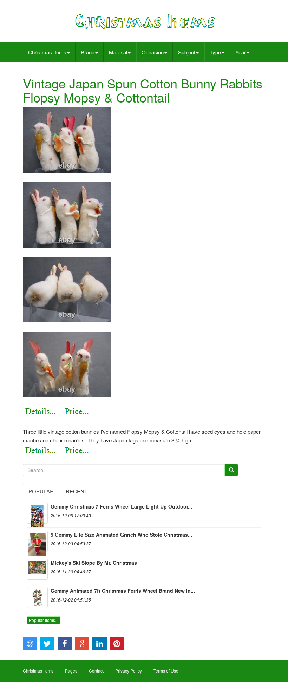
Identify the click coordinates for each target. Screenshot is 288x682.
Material (118, 52)
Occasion (153, 52)
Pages (71, 671)
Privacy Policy (128, 671)
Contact (96, 671)
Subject (186, 52)
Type (215, 52)
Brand (87, 52)
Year (240, 52)
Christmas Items (47, 52)
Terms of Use (165, 671)
